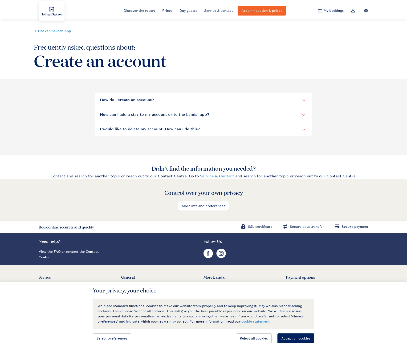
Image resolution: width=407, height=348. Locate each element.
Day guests (188, 10)
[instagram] (221, 256)
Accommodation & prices (261, 10)
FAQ (57, 251)
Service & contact (218, 10)
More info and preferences (203, 206)
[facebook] (209, 256)
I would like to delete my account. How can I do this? (150, 129)
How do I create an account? (127, 99)
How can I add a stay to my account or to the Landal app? (154, 114)
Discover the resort (139, 10)
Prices (167, 10)
